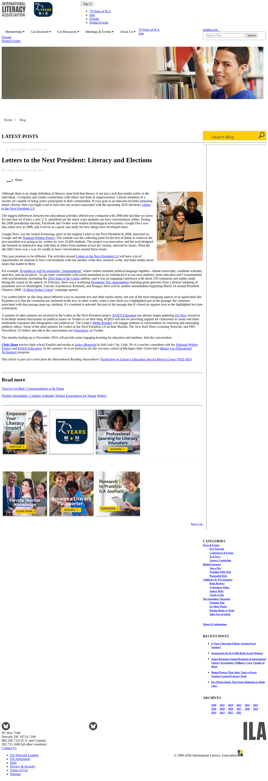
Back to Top (197, 524)
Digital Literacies (212, 564)
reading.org (211, 29)
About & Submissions (215, 624)
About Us (126, 32)
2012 (230, 712)
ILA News (215, 556)
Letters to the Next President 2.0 (97, 256)
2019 (222, 708)
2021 (255, 705)
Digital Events (98, 22)
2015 (255, 708)
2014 (213, 712)
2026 (213, 705)
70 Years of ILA (100, 11)
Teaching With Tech (220, 572)
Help (13, 762)
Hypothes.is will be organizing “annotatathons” (51, 271)
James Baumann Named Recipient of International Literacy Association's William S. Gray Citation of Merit (238, 663)
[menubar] (101, 35)
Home (8, 120)
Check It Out (217, 595)
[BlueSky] (6, 729)
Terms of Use (19, 770)
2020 (213, 708)
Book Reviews (217, 583)
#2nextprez (81, 330)
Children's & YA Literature (217, 579)
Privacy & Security (22, 766)
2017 (238, 708)
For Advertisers (20, 759)
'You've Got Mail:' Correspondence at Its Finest (33, 388)
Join (92, 15)
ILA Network (217, 548)
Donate (94, 19)
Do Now (181, 315)
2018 (230, 708)
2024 (230, 705)
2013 (222, 712)
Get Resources (67, 32)
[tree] (234, 579)
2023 (238, 705)
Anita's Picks (217, 591)
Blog (22, 120)
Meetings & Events (98, 32)
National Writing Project (39, 238)
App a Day (215, 568)
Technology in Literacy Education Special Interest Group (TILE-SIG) (146, 359)
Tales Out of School (220, 614)
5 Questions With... (220, 587)
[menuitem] (14, 31)
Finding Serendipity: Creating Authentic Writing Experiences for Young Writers (54, 396)
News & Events (211, 545)
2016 (247, 708)
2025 (222, 705)
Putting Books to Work (222, 610)
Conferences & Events (221, 552)
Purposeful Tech (218, 575)
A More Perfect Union (38, 290)
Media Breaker (102, 323)
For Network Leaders (24, 755)
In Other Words (218, 606)
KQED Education (124, 315)
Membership (13, 32)
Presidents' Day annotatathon (110, 282)
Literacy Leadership (220, 560)
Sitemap (15, 774)
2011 (238, 712)
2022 (247, 705)
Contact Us (9, 748)
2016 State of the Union (64, 278)
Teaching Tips (217, 602)
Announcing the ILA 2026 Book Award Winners (237, 653)
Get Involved (39, 32)
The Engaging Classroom (216, 599)
